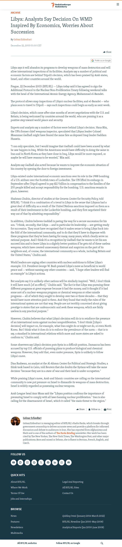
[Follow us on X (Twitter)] (41, 462)
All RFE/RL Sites (70, 488)
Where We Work (19, 488)
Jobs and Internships (21, 499)
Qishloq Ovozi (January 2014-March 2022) (83, 516)
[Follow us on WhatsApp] (62, 462)
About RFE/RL (18, 482)
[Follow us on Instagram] (27, 462)
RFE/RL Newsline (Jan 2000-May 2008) (82, 522)
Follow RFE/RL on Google (68, 543)
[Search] (101, 543)
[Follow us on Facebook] (48, 462)
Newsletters (17, 527)
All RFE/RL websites (27, 543)
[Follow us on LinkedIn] (55, 462)
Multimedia (17, 533)
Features (15, 522)
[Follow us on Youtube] (13, 462)
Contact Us (67, 493)
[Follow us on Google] (34, 462)
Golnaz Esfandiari (23, 39)
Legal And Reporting (72, 482)
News (14, 516)
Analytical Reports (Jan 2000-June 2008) (83, 527)
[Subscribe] (68, 462)
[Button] (107, 52)
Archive (15, 13)
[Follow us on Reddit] (20, 462)
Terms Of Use (17, 493)
